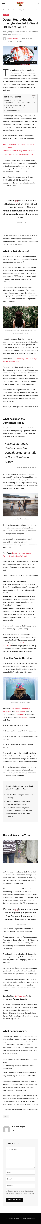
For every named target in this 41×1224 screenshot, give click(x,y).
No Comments (9, 41)
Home (5, 10)
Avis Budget (21, 711)
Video (6, 1116)
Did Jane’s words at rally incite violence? (19, 151)
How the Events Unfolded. (16, 105)
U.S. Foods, (20, 714)
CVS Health (15, 709)
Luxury (6, 14)
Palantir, (25, 717)
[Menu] (3, 3)
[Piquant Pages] (20, 3)
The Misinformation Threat (18, 108)
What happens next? (14, 110)
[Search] (38, 3)
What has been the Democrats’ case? (20, 103)
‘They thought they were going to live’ (18, 154)
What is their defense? (14, 100)
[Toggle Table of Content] (32, 97)
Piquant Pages (14, 38)
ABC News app (20, 996)
